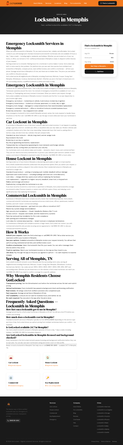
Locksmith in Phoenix (103, 419)
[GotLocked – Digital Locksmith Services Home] (14, 3)
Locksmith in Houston (103, 416)
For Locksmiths (75, 3)
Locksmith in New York (103, 407)
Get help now (37, 345)
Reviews (75, 416)
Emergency (53, 419)
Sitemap (114, 441)
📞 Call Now (99, 72)
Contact (75, 426)
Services (48, 3)
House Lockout (54, 410)
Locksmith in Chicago (103, 413)
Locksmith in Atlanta (103, 429)
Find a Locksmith (109, 3)
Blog (65, 3)
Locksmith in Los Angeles (104, 410)
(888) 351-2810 (32, 116)
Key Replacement (55, 416)
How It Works (38, 3)
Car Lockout (53, 407)
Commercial (53, 413)
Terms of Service (105, 441)
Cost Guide (76, 419)
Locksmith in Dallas (102, 426)
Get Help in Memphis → (99, 66)
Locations (57, 3)
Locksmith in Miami (102, 423)
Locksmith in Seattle (103, 432)
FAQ (85, 3)
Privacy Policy (95, 441)
